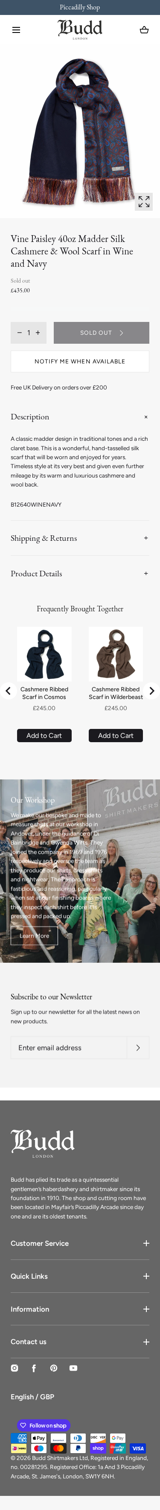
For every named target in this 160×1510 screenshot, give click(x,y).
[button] (16, 29)
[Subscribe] (138, 1048)
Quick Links (29, 1276)
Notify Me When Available (80, 361)
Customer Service (40, 1243)
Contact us (29, 1341)
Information (30, 1309)
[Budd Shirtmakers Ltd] (80, 29)
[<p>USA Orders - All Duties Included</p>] (84, 7)
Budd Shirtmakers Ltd (60, 1457)
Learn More (34, 935)
